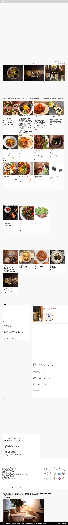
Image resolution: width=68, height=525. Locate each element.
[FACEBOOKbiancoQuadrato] (2, 1)
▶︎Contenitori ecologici (61, 63)
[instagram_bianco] (1, 1)
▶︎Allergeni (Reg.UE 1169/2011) (60, 61)
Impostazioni (58, 523)
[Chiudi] (66, 523)
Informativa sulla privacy (43, 523)
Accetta (63, 523)
